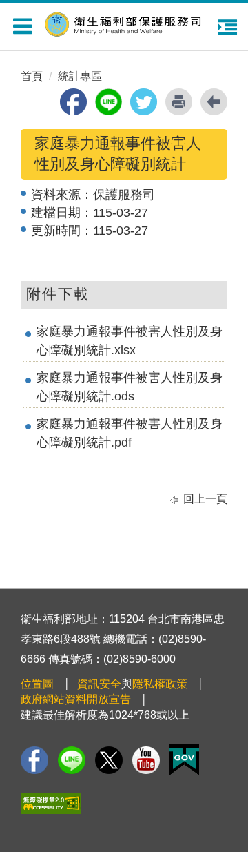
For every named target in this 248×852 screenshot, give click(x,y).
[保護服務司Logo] (131, 22)
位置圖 (37, 684)
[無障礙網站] (51, 803)
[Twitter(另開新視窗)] (109, 760)
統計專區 (80, 76)
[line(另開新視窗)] (108, 101)
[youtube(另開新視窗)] (146, 760)
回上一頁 (205, 499)
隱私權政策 (159, 684)
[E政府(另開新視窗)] (184, 759)
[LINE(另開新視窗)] (71, 760)
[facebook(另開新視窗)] (73, 101)
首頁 (32, 76)
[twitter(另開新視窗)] (143, 101)
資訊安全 (99, 684)
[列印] (178, 101)
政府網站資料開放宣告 (76, 699)
